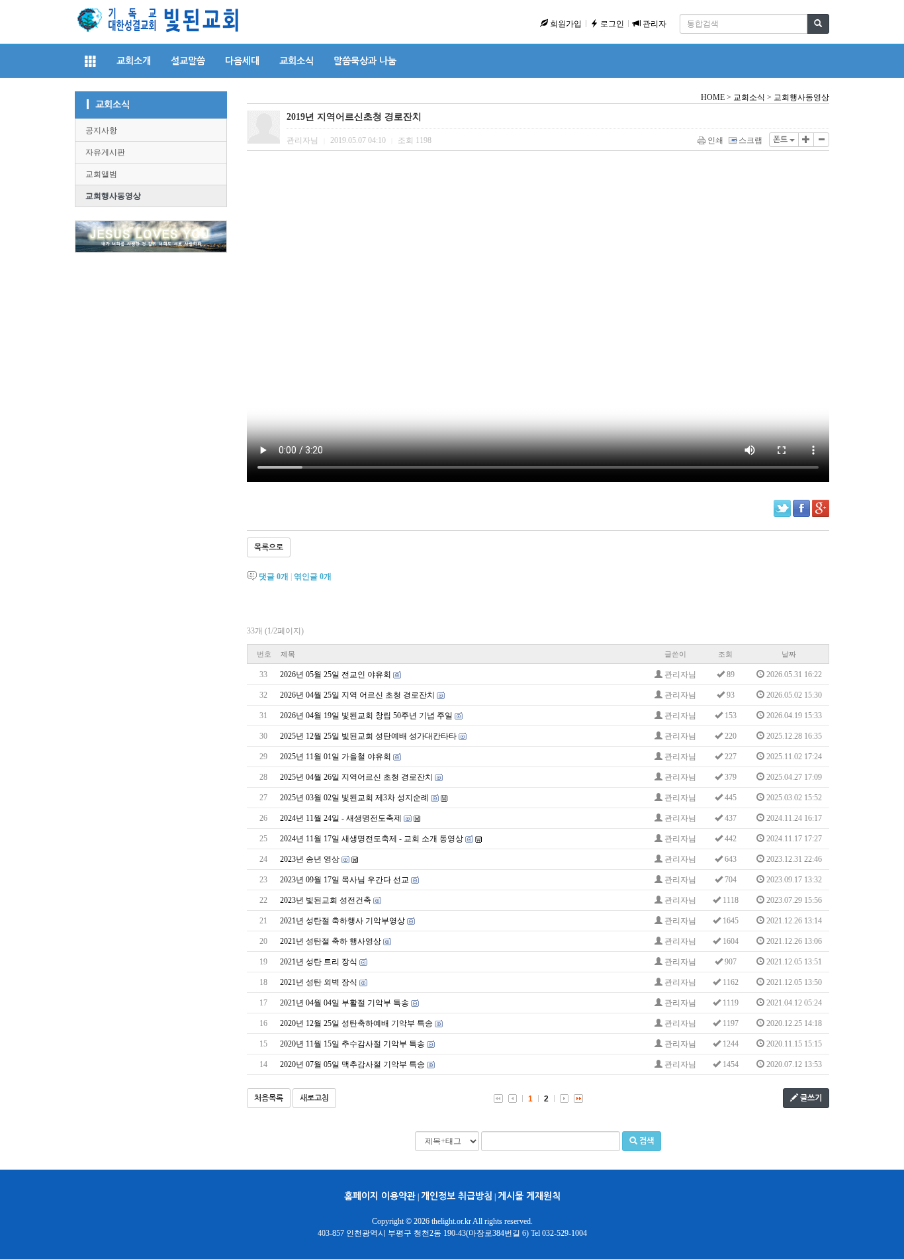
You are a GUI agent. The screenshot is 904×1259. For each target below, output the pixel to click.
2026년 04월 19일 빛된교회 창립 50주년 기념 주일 (366, 715)
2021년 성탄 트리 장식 (318, 961)
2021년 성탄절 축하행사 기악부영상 (342, 920)
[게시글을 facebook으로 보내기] (801, 508)
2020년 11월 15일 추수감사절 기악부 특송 (352, 1044)
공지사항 (101, 130)
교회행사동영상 (113, 196)
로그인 (611, 23)
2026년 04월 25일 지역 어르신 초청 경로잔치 (357, 695)
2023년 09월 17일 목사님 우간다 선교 (344, 879)
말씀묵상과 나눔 (365, 61)
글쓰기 (810, 1098)
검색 (645, 1141)
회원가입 (565, 23)
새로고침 (314, 1098)
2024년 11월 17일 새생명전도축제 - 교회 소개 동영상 (371, 838)
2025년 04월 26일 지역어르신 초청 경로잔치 (356, 777)
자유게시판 (105, 152)
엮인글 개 (313, 576)
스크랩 (750, 140)
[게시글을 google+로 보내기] (820, 508)
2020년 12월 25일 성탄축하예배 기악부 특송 (356, 1023)
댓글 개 (274, 576)
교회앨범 (101, 174)
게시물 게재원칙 (529, 1196)
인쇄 (715, 140)
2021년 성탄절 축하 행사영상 (330, 941)
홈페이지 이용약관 (380, 1196)
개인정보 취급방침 (456, 1196)
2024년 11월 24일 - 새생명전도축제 (341, 818)
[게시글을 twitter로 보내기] (782, 508)
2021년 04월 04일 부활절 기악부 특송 (344, 1002)
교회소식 (296, 61)
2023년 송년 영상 (309, 859)
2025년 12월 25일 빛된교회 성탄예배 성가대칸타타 (368, 736)
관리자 (653, 23)
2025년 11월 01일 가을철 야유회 (335, 756)
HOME (713, 97)
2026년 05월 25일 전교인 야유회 (335, 674)
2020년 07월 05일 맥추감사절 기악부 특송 (352, 1064)
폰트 (781, 140)
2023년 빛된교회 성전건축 (325, 900)
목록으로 (268, 547)
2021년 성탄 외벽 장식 (318, 982)
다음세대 (242, 61)
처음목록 (268, 1098)
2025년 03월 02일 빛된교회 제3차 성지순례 (354, 797)
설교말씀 (188, 61)
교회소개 (133, 61)
